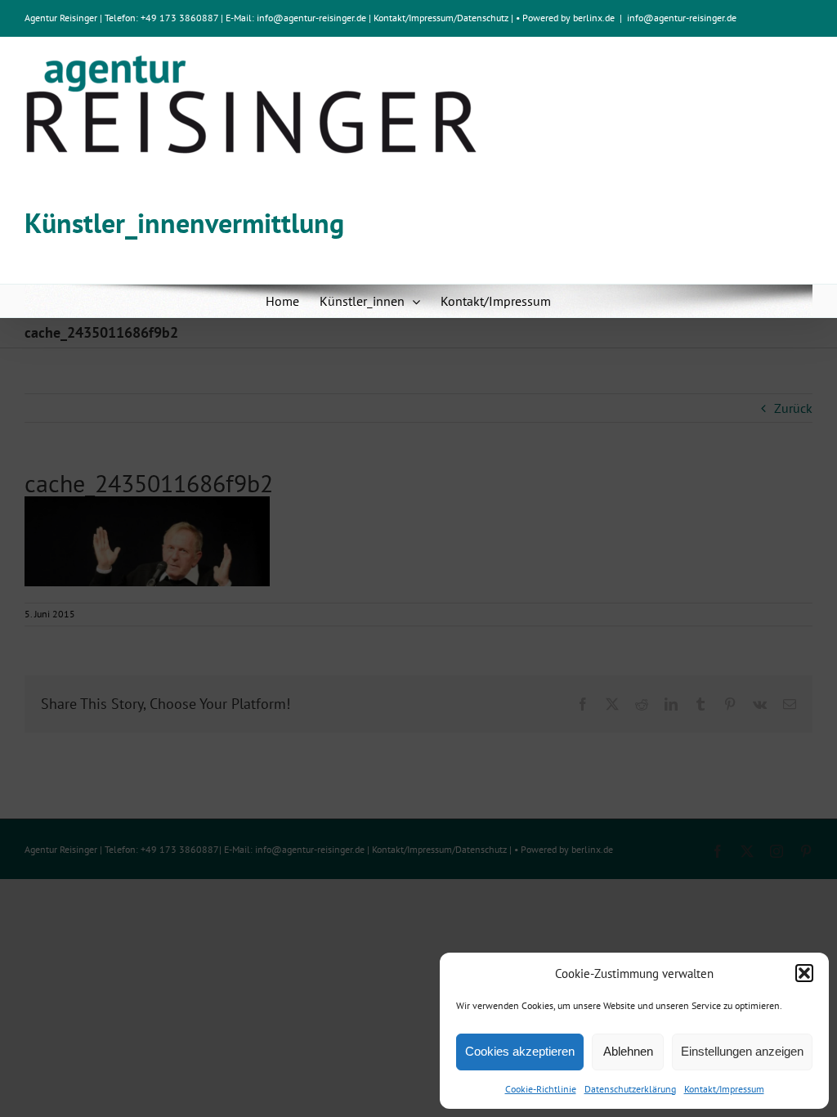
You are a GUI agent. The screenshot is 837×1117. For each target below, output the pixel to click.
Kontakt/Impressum (724, 1089)
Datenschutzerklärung (630, 1089)
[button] (804, 973)
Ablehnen (628, 1051)
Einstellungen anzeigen (742, 1051)
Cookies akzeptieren (520, 1051)
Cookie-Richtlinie (540, 1089)
